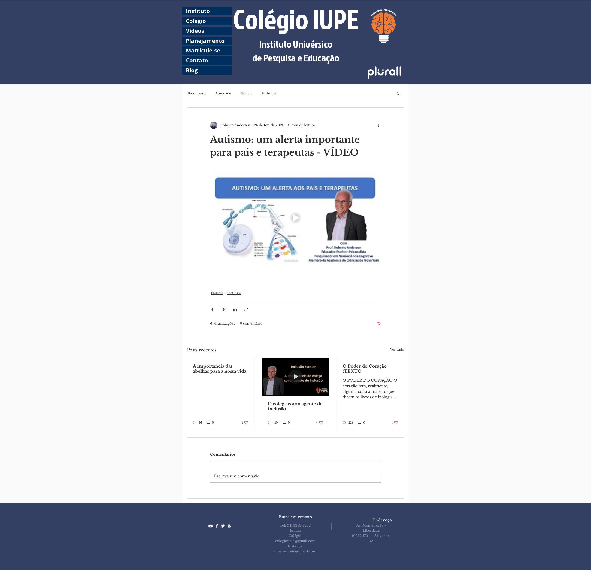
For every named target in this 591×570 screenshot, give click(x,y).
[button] (398, 93)
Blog (192, 70)
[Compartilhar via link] (246, 309)
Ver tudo (397, 349)
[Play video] (295, 218)
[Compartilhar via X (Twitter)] (223, 309)
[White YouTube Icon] (210, 526)
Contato (197, 60)
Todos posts (196, 93)
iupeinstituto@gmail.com (295, 551)
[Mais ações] (378, 125)
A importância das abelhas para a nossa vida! (220, 369)
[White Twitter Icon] (223, 526)
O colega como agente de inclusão (295, 406)
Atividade (223, 93)
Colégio (196, 21)
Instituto (198, 11)
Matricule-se (203, 50)
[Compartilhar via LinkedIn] (235, 309)
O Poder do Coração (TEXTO (365, 369)
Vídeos (195, 31)
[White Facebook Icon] (216, 526)
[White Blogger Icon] (229, 526)
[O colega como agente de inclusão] (295, 377)
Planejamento (205, 41)
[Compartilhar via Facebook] (212, 309)
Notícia (246, 93)
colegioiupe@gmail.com (295, 541)
